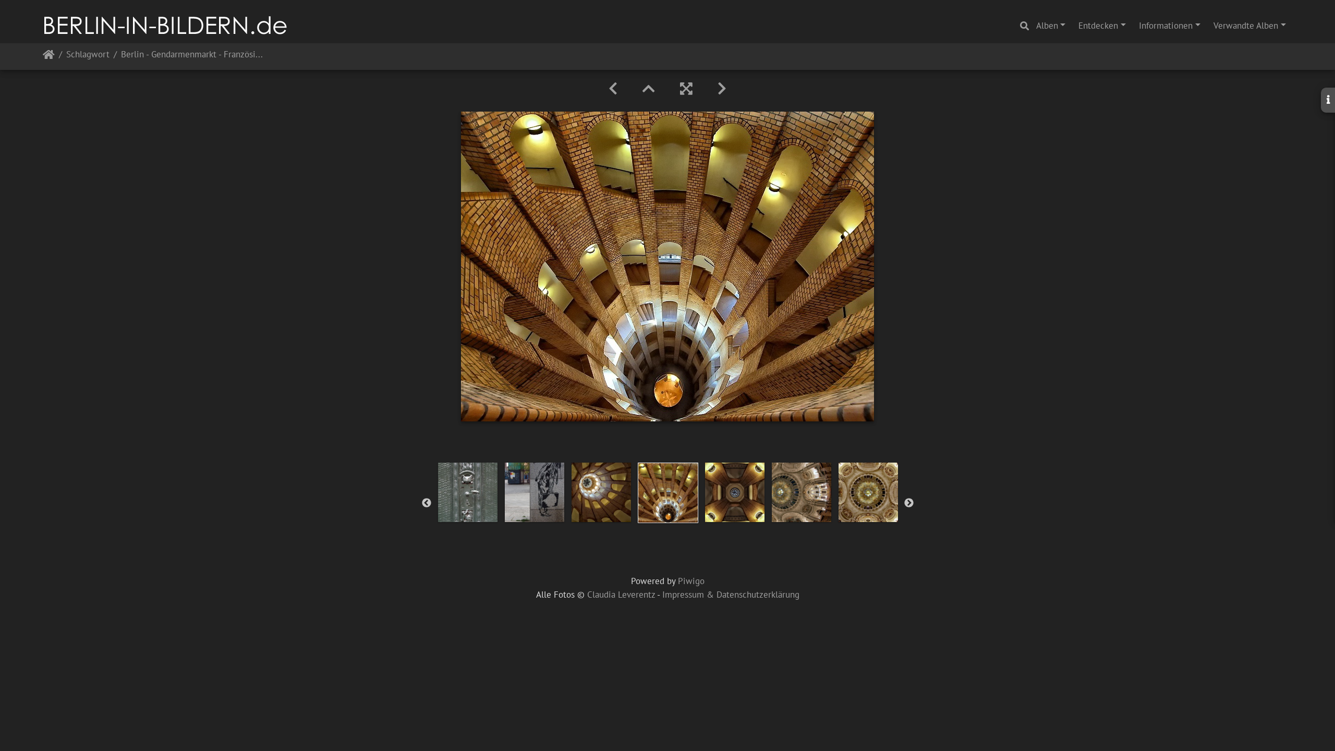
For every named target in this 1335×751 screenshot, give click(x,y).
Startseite (49, 56)
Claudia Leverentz (621, 594)
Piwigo (691, 581)
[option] (467, 492)
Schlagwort (88, 55)
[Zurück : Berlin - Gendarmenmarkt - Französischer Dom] (613, 88)
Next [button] (909, 503)
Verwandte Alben (1245, 25)
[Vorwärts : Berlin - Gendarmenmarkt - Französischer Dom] (722, 88)
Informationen (1166, 25)
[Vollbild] (686, 88)
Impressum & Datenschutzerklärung (730, 594)
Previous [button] (426, 503)
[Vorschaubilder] (649, 88)
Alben (1047, 25)
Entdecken (1098, 25)
